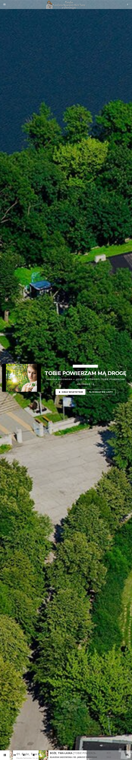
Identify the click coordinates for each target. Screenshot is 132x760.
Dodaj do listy (101, 392)
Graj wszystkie (70, 392)
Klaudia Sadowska (59, 379)
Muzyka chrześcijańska (85, 366)
